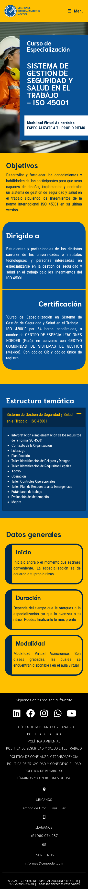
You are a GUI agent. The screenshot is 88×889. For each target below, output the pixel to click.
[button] (44, 417)
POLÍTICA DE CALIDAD (44, 734)
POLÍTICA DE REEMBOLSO (44, 770)
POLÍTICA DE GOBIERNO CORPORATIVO (44, 727)
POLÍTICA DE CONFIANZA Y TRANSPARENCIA (44, 756)
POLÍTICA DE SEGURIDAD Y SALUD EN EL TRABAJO (44, 748)
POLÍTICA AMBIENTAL (44, 741)
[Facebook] (30, 713)
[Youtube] (71, 713)
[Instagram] (44, 713)
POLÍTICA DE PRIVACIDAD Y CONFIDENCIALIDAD (44, 763)
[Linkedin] (16, 713)
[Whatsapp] (58, 713)
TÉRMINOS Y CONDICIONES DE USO (44, 777)
